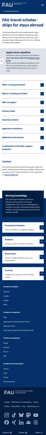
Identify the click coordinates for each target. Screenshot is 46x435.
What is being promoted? (13, 84)
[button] (23, 227)
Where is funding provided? (14, 93)
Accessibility (15, 406)
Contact (7, 402)
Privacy (6, 406)
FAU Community (9, 381)
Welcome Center (9, 326)
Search (37, 432)
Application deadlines (12, 128)
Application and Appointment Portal (16, 322)
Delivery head (8, 111)
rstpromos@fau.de (11, 175)
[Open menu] (42, 5)
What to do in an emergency (21, 402)
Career (5, 377)
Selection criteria (10, 119)
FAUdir (5, 343)
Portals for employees (11, 338)
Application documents (13, 137)
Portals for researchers (11, 312)
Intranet (6, 347)
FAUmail (6, 292)
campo (5, 300)
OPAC (5, 304)
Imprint (36, 402)
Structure (6, 432)
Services (21, 432)
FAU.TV (5, 352)
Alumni (6, 369)
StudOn (6, 296)
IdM (4, 356)
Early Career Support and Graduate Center (18, 330)
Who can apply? (9, 102)
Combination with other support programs (17, 148)
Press (5, 373)
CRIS (5, 317)
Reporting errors (33, 406)
